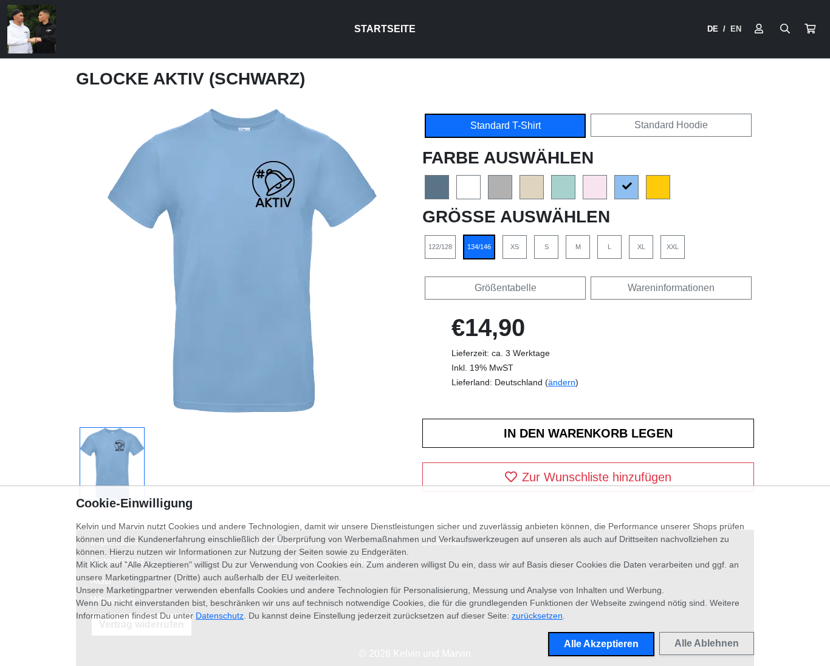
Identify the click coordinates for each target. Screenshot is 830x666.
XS (514, 246)
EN (735, 28)
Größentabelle (506, 288)
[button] (810, 29)
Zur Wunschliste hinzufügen (596, 477)
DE (712, 28)
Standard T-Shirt (505, 125)
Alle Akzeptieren (601, 644)
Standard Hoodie (671, 125)
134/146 (479, 246)
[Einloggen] (758, 29)
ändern (561, 382)
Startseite (385, 29)
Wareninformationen (671, 288)
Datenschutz (220, 615)
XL (641, 246)
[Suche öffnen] (785, 29)
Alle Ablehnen (706, 643)
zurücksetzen (537, 615)
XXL (673, 246)
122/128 (440, 246)
